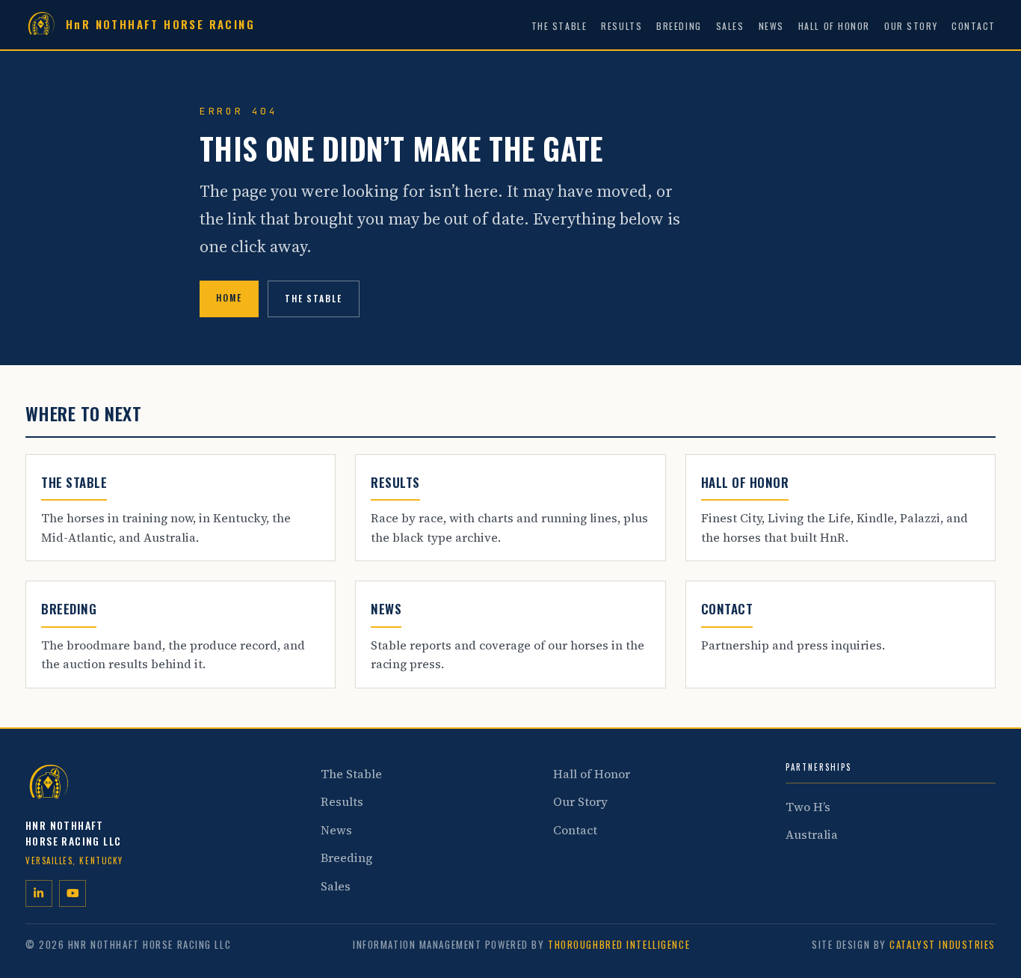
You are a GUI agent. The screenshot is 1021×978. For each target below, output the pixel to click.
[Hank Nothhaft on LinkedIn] (38, 893)
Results (621, 25)
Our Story (910, 25)
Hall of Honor (834, 25)
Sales (730, 25)
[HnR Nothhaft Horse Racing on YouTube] (72, 893)
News (771, 25)
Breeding (678, 25)
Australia (812, 834)
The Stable (559, 25)
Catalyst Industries (942, 944)
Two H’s (808, 806)
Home (229, 297)
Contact (973, 25)
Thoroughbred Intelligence (619, 944)
